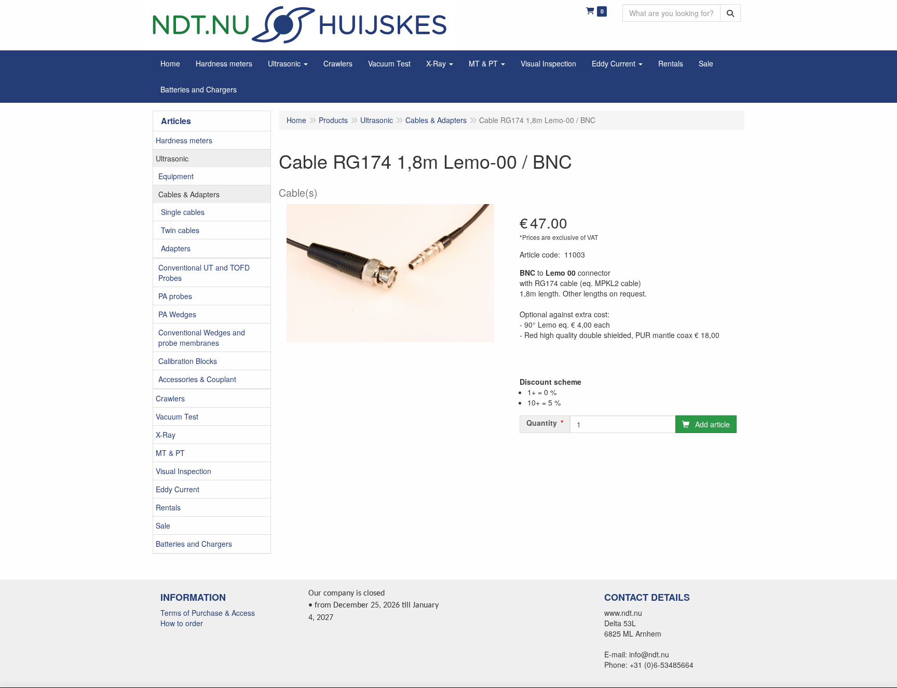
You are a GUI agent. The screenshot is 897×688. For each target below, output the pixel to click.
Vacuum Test (177, 416)
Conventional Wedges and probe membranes (201, 337)
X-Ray (165, 434)
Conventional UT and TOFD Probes (204, 272)
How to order (181, 623)
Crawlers (170, 398)
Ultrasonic (172, 158)
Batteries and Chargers (194, 543)
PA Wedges (177, 314)
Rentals (168, 507)
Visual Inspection (183, 471)
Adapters (176, 248)
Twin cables (180, 230)
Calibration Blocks (187, 361)
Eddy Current (177, 489)
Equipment (176, 176)
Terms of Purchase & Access (207, 613)
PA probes (175, 296)
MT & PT (170, 453)
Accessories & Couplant (197, 379)
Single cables (183, 212)
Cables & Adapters (189, 194)
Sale (163, 525)
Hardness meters (184, 140)
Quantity (541, 422)
